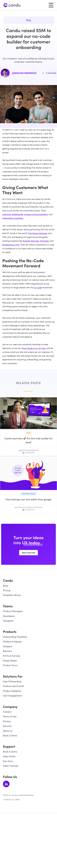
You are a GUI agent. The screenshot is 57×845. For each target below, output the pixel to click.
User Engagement (12, 695)
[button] (51, 5)
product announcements (36, 214)
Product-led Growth (13, 686)
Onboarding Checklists (15, 636)
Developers (9, 616)
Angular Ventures (31, 240)
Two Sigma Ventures (37, 233)
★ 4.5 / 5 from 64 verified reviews (18, 802)
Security (7, 726)
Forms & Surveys (11, 655)
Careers (7, 711)
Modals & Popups (12, 641)
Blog (28, 20)
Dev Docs (8, 761)
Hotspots (7, 646)
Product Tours (10, 665)
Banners (7, 651)
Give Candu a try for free (33, 348)
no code (38, 287)
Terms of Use (9, 716)
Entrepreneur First (10, 244)
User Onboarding (12, 681)
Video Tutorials (10, 765)
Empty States (10, 660)
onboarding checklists (12, 218)
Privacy (7, 721)
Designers (8, 620)
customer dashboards (12, 214)
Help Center (9, 756)
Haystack (44, 240)
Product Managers (13, 611)
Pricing (6, 590)
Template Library (12, 595)
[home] (12, 5)
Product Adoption (12, 691)
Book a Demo (10, 735)
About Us (7, 730)
